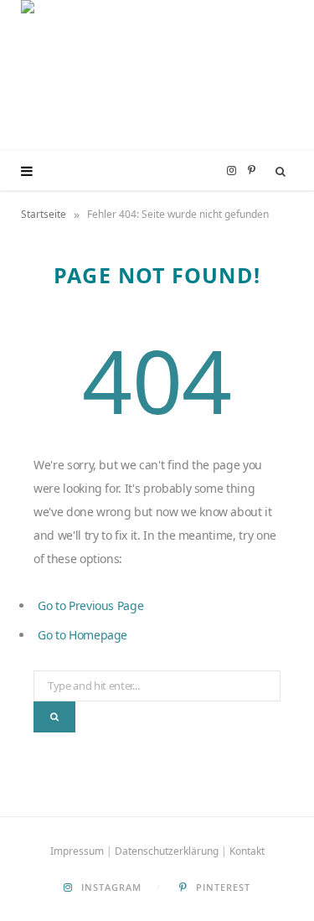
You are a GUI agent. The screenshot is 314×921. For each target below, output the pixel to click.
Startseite (43, 214)
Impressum (77, 851)
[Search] (280, 171)
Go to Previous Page (90, 605)
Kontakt (247, 851)
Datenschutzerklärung (167, 851)
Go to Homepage (82, 635)
